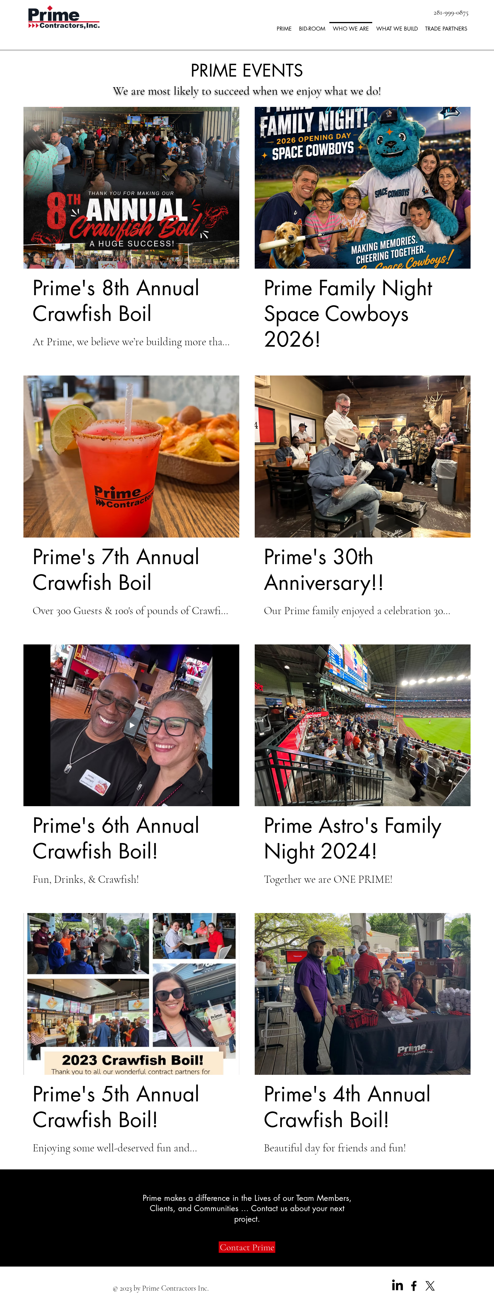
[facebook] (414, 1286)
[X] (430, 1286)
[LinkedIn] (397, 1286)
